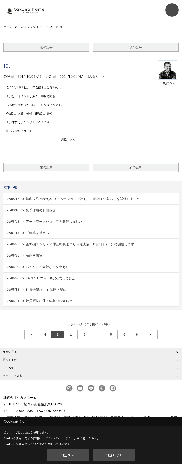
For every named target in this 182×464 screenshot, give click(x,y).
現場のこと (96, 76)
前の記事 (46, 47)
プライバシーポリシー (59, 438)
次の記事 (135, 47)
